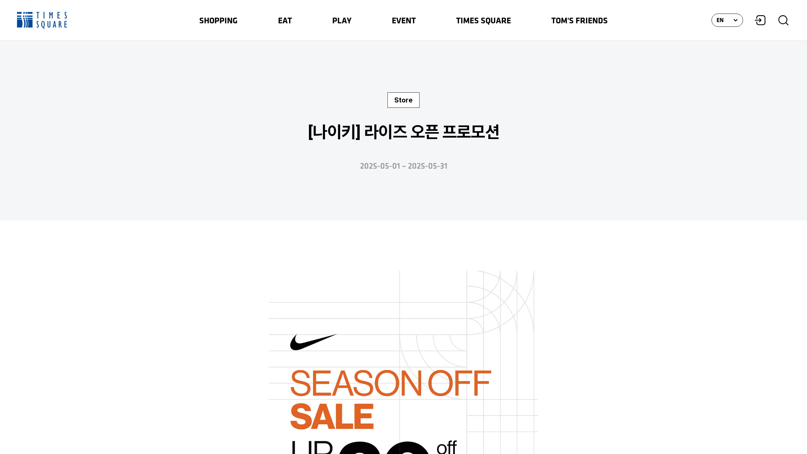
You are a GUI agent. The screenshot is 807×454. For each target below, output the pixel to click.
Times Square (42, 20)
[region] (403, 227)
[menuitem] (218, 20)
